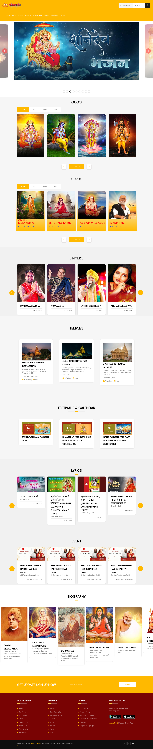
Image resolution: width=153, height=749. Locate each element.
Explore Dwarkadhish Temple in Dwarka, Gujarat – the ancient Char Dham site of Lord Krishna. (117, 372)
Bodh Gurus (23, 729)
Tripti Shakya (118, 306)
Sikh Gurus (23, 732)
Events (62, 16)
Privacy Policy (85, 712)
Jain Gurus (23, 726)
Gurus (20, 16)
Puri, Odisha (66, 375)
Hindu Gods (23, 708)
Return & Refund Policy (88, 719)
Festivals (54, 16)
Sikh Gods (22, 719)
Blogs (51, 732)
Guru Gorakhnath (21, 647)
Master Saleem (88, 306)
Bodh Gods (23, 715)
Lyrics (46, 16)
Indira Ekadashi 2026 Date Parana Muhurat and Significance (116, 440)
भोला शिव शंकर (88, 496)
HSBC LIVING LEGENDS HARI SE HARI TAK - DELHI (30, 569)
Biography (37, 16)
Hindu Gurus (23, 722)
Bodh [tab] (45, 110)
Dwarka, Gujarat (109, 377)
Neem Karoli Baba (49, 647)
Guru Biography (55, 712)
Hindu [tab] (23, 110)
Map (36, 380)
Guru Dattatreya (135, 646)
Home (8, 16)
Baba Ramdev (104, 637)
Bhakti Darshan (36, 743)
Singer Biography (56, 715)
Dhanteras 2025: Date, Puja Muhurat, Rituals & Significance (76, 440)
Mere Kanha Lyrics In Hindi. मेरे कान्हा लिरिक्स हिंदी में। (61, 500)
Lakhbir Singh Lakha (31, 306)
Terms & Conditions (87, 715)
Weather (27, 380)
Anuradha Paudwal (61, 306)
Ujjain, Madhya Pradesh (30, 376)
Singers (28, 16)
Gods (14, 16)
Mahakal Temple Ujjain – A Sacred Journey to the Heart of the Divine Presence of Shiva (34, 371)
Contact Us (84, 708)
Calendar (53, 719)
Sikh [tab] (55, 110)
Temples (52, 726)
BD (18, 746)
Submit (127, 684)
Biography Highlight (87, 726)
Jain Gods (22, 712)
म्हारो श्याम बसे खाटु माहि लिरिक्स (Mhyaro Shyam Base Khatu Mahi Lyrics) (30, 503)
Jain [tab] (34, 110)
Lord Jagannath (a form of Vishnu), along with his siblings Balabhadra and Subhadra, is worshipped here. (76, 369)
